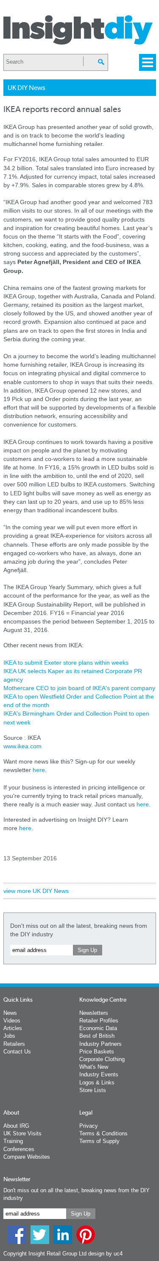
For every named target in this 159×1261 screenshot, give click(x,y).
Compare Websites (26, 1157)
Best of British (96, 1036)
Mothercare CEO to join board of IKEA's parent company (79, 688)
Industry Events (98, 1074)
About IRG (16, 1126)
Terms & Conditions (103, 1133)
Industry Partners (100, 1044)
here (39, 770)
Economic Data (98, 1028)
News (10, 1013)
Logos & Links (96, 1082)
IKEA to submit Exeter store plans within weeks (65, 662)
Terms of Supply (99, 1141)
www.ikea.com (22, 746)
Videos (11, 1020)
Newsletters (93, 1013)
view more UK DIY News (36, 890)
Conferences (18, 1149)
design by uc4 (105, 1253)
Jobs (9, 1036)
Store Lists (92, 1090)
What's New (93, 1067)
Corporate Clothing (102, 1059)
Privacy (88, 1126)
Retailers (14, 1044)
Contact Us (17, 1051)
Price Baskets (96, 1051)
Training (13, 1141)
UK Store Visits (22, 1133)
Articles (12, 1028)
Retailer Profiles (98, 1020)
